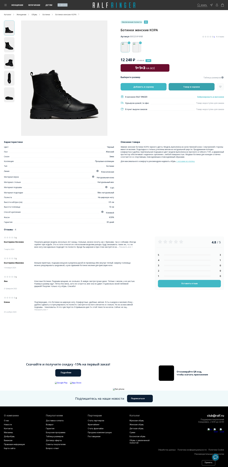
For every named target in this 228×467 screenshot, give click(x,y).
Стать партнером (96, 420)
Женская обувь (137, 424)
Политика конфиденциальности (192, 450)
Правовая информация (14, 444)
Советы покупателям (56, 444)
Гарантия (50, 428)
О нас (6, 420)
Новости (8, 424)
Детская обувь (137, 428)
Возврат (50, 424)
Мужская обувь (137, 420)
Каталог (135, 415)
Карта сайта (9, 448)
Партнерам (95, 415)
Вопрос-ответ (52, 448)
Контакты (8, 428)
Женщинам (17, 5)
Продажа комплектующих (100, 432)
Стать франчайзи (95, 428)
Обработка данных (167, 450)
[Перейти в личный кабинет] (216, 6)
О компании (11, 415)
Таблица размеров (212, 77)
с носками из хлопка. (185, 161)
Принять (208, 463)
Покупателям (54, 415)
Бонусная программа (55, 432)
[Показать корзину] (222, 6)
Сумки (132, 432)
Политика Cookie (216, 450)
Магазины (8, 432)
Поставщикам (94, 436)
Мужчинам (34, 5)
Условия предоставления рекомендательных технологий (73, 464)
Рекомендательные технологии (209, 454)
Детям (48, 5)
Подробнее (66, 373)
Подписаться (138, 398)
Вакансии (8, 440)
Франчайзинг (93, 424)
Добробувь (9, 436)
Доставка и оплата (54, 420)
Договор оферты (54, 440)
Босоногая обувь (137, 436)
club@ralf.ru (215, 415)
